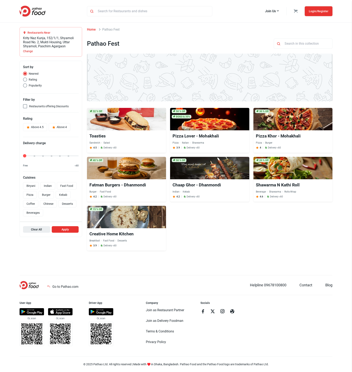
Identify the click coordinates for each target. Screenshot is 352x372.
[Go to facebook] (202, 312)
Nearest (34, 73)
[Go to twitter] (212, 312)
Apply (65, 229)
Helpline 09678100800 (268, 285)
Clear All (36, 229)
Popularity (35, 85)
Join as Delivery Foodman (164, 321)
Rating (33, 79)
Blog (328, 285)
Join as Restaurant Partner (165, 310)
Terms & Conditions (160, 331)
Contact (305, 285)
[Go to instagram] (222, 312)
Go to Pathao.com (65, 287)
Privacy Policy (156, 342)
